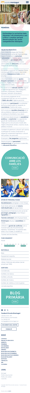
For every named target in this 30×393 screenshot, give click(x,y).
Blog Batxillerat (6, 357)
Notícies (4, 358)
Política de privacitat (6, 375)
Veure (15, 301)
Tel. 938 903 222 (5, 319)
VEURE (15, 168)
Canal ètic (4, 378)
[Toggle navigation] (27, 2)
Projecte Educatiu (7, 340)
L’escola (4, 338)
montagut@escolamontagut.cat (9, 321)
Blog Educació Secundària (9, 355)
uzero (9, 391)
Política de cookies (6, 377)
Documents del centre (9, 325)
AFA (2, 362)
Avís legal (3, 373)
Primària (4, 344)
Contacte (4, 360)
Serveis (3, 349)
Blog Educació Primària (9, 353)
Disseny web (3, 391)
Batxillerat (5, 347)
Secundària (5, 346)
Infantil (4, 342)
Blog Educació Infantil (8, 351)
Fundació (9, 329)
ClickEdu (4, 364)
